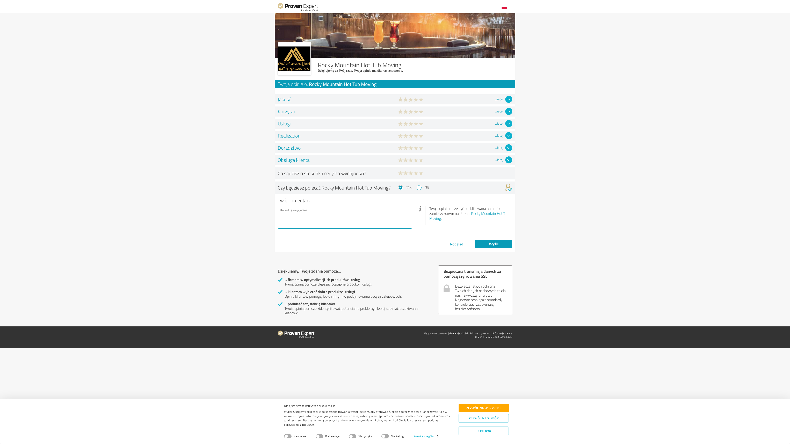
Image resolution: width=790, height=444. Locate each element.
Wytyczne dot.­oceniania (435, 333)
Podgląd (456, 244)
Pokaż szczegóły (424, 436)
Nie (427, 187)
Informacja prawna (502, 333)
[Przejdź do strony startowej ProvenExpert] (298, 11)
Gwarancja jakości (458, 333)
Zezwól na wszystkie (483, 408)
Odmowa (483, 430)
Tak (408, 187)
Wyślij (493, 243)
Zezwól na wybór (484, 418)
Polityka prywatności (480, 333)
